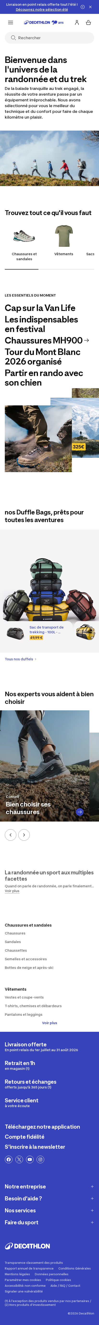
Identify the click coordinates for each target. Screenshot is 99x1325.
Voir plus (49, 1023)
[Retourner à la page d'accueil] (44, 22)
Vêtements (63, 254)
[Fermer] (90, 7)
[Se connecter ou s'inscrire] (77, 22)
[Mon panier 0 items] (88, 22)
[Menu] (10, 22)
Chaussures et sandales (24, 256)
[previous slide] (10, 835)
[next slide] (24, 835)
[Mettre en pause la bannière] (83, 7)
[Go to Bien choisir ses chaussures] (80, 812)
